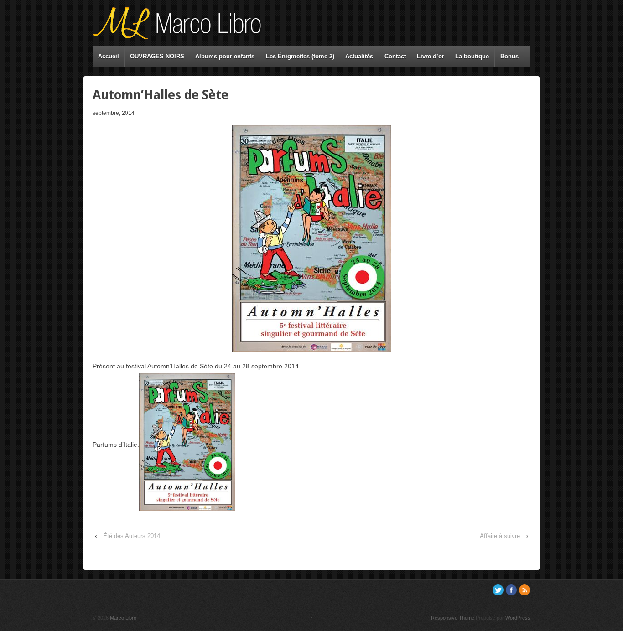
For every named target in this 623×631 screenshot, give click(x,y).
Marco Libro (122, 618)
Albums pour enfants (224, 56)
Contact (395, 56)
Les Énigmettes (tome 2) (300, 56)
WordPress (517, 618)
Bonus (509, 56)
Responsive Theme (452, 618)
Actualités (359, 56)
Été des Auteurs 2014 (131, 536)
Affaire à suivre (500, 536)
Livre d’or (430, 56)
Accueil (108, 56)
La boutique (472, 56)
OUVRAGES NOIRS (157, 56)
